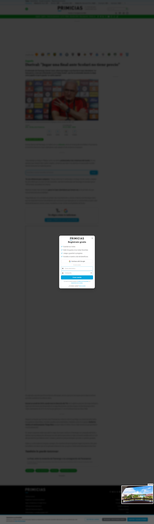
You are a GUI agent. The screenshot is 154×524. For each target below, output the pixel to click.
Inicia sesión (82, 286)
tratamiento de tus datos (77, 283)
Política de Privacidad (83, 281)
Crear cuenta (77, 277)
